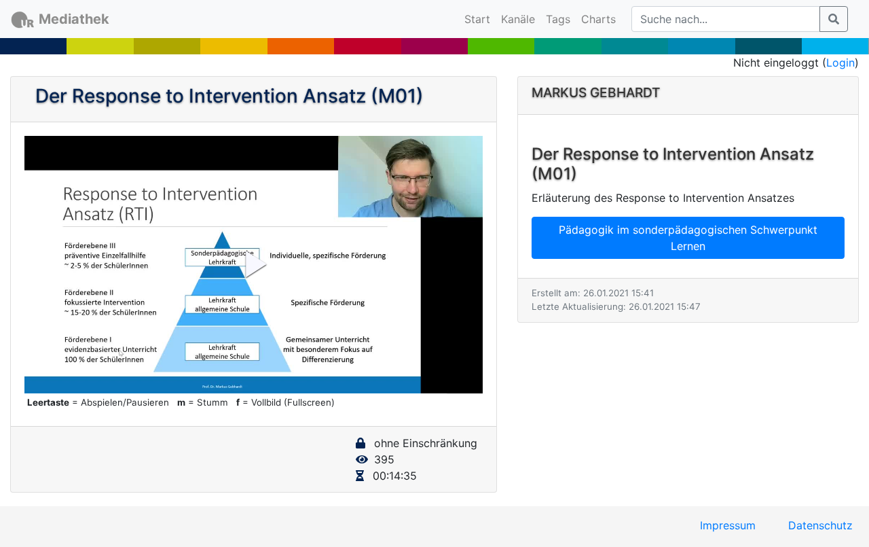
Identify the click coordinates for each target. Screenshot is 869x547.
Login (840, 62)
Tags (558, 19)
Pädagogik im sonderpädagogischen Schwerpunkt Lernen (688, 238)
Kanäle (518, 19)
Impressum (728, 525)
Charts (598, 19)
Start (480, 19)
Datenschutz (820, 525)
